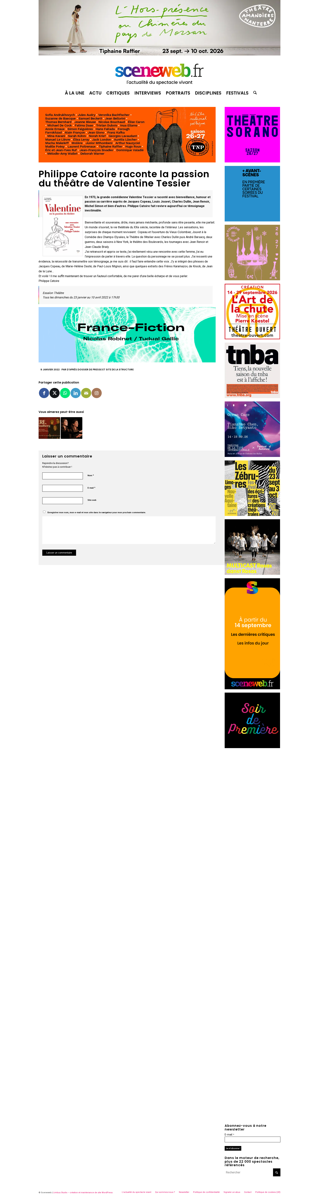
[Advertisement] (252, 774)
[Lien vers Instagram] (97, 393)
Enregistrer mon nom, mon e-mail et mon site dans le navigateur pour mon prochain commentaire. (96, 512)
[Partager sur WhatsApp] (65, 393)
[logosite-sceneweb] (159, 72)
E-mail (91, 487)
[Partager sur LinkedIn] (76, 393)
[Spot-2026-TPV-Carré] (252, 220)
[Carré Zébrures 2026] (252, 515)
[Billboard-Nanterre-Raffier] (159, 54)
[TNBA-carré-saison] (252, 397)
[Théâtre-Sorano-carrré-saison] (252, 161)
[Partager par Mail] (86, 393)
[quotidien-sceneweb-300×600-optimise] (252, 688)
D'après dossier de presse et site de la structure (100, 369)
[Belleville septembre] (127, 361)
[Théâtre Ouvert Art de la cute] (252, 338)
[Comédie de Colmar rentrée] (252, 279)
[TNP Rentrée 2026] (127, 161)
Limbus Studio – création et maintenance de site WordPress (83, 1192)
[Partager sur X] (54, 393)
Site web (92, 500)
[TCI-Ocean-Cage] (252, 456)
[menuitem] (74, 93)
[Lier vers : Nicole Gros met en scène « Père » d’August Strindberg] (49, 428)
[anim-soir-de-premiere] (252, 747)
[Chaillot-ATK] (252, 574)
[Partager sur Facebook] (44, 393)
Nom (91, 475)
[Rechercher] (254, 93)
